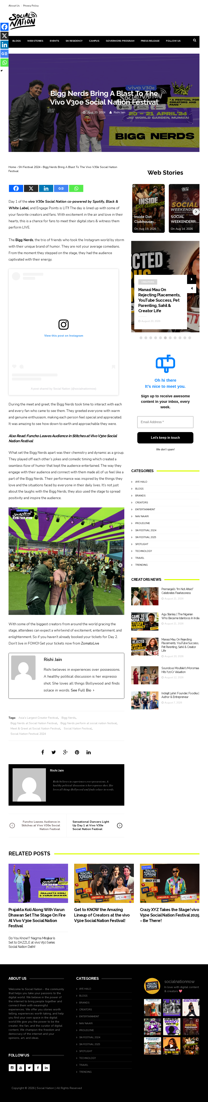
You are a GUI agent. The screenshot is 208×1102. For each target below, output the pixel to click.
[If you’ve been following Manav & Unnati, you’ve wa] (152, 1045)
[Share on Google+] (65, 752)
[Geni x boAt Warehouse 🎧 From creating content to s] (190, 1007)
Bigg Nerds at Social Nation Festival (34, 723)
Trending (141, 565)
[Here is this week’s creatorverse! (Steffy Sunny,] (171, 1007)
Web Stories (35, 40)
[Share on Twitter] (53, 752)
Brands (140, 495)
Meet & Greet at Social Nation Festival (35, 728)
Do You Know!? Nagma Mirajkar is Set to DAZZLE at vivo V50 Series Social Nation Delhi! (32, 942)
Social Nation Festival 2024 (28, 734)
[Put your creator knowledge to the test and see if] (171, 1026)
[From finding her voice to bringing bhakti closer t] (152, 1007)
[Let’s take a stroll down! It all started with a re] (152, 1026)
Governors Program (120, 40)
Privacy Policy (31, 5)
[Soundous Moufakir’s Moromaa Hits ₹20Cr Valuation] (144, 675)
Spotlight (141, 544)
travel (139, 558)
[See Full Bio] (93, 690)
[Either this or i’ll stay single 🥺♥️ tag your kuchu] (171, 1045)
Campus (94, 40)
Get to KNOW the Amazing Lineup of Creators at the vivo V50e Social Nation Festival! (102, 915)
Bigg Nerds (69, 718)
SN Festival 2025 (145, 537)
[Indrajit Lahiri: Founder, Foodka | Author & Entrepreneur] (144, 700)
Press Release (150, 40)
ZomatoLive (89, 643)
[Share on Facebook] (42, 752)
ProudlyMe (142, 523)
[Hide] (1, 70)
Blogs (16, 40)
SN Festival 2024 (29, 167)
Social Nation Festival (78, 728)
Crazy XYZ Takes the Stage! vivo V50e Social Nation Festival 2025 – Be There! (169, 915)
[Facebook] (16, 186)
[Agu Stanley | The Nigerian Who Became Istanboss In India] (144, 621)
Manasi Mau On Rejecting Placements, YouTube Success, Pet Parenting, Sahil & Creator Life (159, 300)
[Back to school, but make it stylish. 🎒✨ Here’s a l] (190, 1045)
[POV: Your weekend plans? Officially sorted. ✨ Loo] (190, 1026)
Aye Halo (141, 481)
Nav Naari (142, 516)
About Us (14, 5)
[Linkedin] (46, 186)
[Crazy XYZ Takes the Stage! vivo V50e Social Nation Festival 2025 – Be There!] (169, 883)
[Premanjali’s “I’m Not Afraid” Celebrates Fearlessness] (144, 596)
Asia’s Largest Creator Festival (38, 718)
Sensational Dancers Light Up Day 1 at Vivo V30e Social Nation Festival (91, 825)
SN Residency (74, 40)
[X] (31, 186)
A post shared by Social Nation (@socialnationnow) (63, 388)
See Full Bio (81, 690)
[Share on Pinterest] (77, 752)
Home (12, 167)
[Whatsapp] (76, 186)
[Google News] (61, 186)
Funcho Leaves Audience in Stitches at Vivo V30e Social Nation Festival (41, 825)
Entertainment (145, 509)
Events (54, 40)
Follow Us (173, 40)
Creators (147, 282)
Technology (143, 551)
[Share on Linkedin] (88, 752)
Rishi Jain (119, 112)
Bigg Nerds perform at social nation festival (89, 723)
